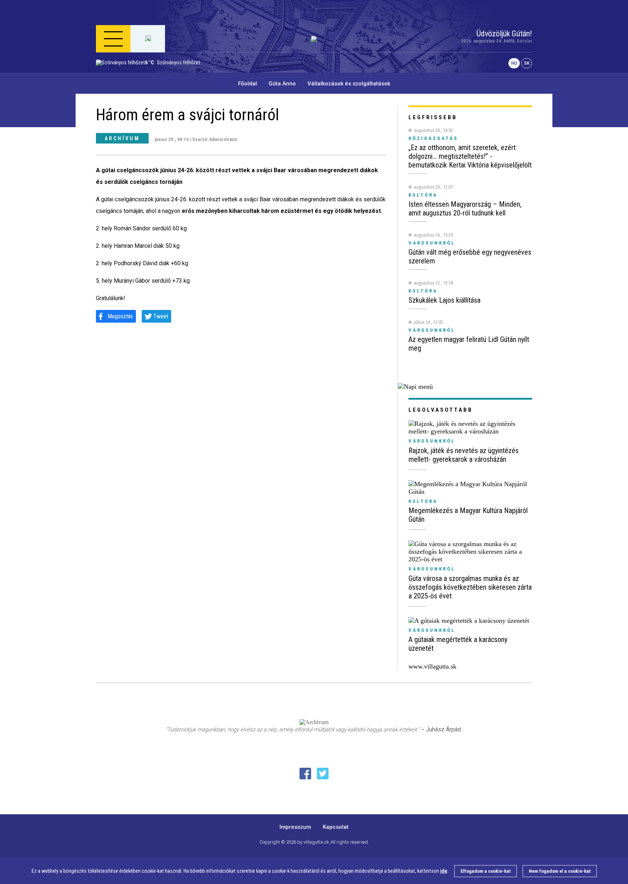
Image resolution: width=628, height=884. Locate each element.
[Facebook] (305, 773)
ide (443, 871)
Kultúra (423, 501)
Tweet (160, 316)
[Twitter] (323, 773)
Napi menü (124, 74)
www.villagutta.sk (432, 666)
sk (527, 63)
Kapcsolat (336, 827)
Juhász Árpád (443, 729)
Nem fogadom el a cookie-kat (560, 871)
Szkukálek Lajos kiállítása (444, 300)
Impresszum (295, 827)
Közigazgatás (433, 138)
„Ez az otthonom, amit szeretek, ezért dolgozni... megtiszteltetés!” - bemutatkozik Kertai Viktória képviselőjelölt (470, 156)
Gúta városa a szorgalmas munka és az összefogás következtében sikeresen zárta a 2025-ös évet (470, 587)
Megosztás (120, 316)
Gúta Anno (282, 83)
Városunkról (431, 441)
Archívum (122, 138)
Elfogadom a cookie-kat (485, 871)
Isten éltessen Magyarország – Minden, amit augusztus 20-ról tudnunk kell (465, 208)
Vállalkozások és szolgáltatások (348, 83)
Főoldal (247, 83)
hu (514, 63)
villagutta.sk (316, 842)
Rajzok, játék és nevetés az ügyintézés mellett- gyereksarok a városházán (463, 455)
